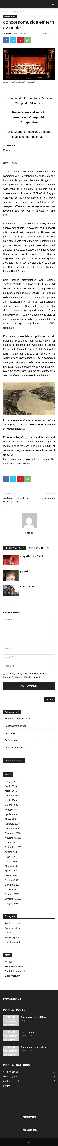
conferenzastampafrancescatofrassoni (15, 500)
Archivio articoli (18, 11)
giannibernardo (47, 498)
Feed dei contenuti (14, 966)
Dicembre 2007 (13, 884)
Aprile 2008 (11, 870)
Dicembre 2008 (13, 833)
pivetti (24, 571)
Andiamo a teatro (14, 923)
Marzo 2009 (11, 818)
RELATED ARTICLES (14, 548)
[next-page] (10, 602)
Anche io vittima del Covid (17, 718)
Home (5, 11)
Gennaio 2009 (12, 828)
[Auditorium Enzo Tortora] (11, 1051)
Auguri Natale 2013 (31, 556)
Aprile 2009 (11, 814)
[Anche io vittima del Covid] (11, 1020)
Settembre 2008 (13, 847)
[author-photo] (29, 528)
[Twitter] (13, 40)
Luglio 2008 (11, 856)
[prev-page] (5, 602)
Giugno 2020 (11, 781)
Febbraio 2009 (12, 823)
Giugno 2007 (11, 903)
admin (8, 33)
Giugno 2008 (11, 861)
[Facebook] (6, 40)
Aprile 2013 (11, 786)
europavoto (27, 586)
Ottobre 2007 (12, 894)
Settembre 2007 (13, 898)
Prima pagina (12, 937)
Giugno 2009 (11, 804)
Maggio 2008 (11, 865)
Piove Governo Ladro (15, 747)
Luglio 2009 (11, 800)
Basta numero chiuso (15, 726)
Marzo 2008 (11, 875)
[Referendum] (11, 1035)
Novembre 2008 (13, 837)
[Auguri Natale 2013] (11, 560)
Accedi (8, 961)
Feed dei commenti (15, 971)
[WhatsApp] (27, 40)
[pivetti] (11, 575)
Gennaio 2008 (12, 880)
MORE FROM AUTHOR (38, 548)
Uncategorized (12, 941)
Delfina (8, 932)
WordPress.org (12, 975)
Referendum (11, 740)
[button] (5, 4)
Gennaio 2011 (12, 795)
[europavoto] (11, 590)
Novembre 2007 (13, 889)
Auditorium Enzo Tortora (34, 1047)
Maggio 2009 (11, 809)
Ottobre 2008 (12, 842)
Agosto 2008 (11, 851)
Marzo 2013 (11, 790)
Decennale (10, 733)
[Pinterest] (20, 40)
